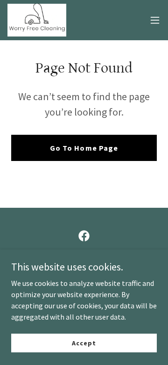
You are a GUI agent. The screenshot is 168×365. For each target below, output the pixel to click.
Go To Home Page (84, 148)
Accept (84, 342)
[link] (36, 20)
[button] (155, 20)
